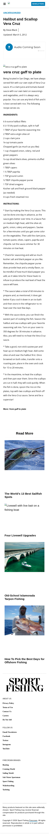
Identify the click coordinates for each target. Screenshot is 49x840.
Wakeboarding (8, 786)
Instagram (7, 744)
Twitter (5, 740)
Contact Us (7, 711)
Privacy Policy (8, 703)
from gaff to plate (17, 409)
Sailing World (8, 773)
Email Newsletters (10, 732)
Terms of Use (8, 707)
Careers (6, 716)
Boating (6, 765)
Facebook (6, 736)
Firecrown (33, 820)
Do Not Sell (7, 720)
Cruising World (9, 769)
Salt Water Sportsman (11, 777)
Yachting (6, 790)
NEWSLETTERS (38, 4)
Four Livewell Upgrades (20, 535)
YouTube (6, 749)
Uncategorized (12, 12)
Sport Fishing (8, 781)
